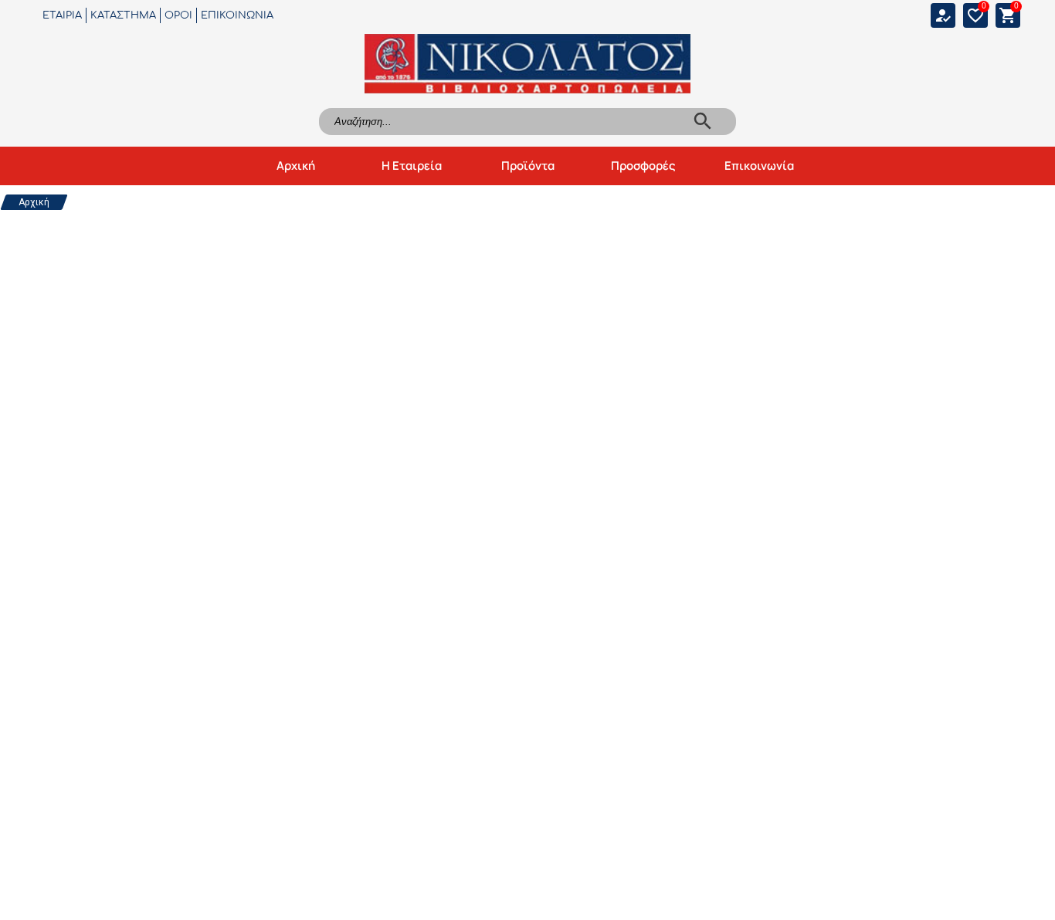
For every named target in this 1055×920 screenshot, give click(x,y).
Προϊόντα (528, 166)
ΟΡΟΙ (178, 15)
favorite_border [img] (975, 15)
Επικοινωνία (759, 166)
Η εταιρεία (412, 166)
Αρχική (295, 166)
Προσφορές (643, 166)
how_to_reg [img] (943, 15)
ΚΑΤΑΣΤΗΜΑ (123, 15)
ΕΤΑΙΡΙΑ (62, 15)
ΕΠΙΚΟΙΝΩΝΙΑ (237, 15)
